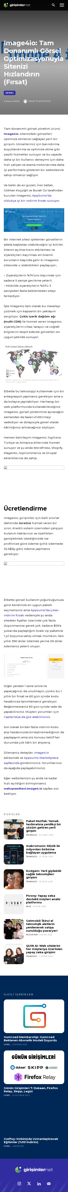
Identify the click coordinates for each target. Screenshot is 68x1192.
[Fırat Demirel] (25, 101)
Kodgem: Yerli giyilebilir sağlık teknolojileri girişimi (44, 874)
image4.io (41, 752)
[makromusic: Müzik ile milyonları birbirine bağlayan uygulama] (14, 854)
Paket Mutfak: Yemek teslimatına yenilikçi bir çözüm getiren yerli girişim (43, 826)
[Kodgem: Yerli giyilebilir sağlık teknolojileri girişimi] (14, 879)
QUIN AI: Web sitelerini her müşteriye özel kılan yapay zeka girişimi (44, 949)
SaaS (28, 906)
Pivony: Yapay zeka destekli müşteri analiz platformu (43, 899)
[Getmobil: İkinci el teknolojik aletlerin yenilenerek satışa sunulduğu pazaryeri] (14, 929)
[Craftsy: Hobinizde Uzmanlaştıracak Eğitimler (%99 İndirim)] (34, 1118)
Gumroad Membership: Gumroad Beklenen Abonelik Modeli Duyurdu (30, 1038)
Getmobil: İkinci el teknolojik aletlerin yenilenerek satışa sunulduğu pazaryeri (41, 925)
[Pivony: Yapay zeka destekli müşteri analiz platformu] (14, 904)
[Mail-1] (49, 1184)
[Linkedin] (39, 1184)
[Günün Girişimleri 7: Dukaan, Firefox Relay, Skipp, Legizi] (34, 1067)
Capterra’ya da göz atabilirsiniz (27, 717)
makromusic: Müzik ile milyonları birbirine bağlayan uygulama (43, 849)
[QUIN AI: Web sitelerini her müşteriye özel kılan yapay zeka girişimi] (14, 954)
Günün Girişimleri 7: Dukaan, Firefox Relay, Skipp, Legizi (31, 1089)
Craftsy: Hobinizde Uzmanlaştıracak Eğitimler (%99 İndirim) (31, 1140)
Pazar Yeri (32, 935)
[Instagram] (19, 1184)
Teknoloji (31, 835)
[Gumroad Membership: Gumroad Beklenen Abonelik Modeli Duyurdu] (34, 1016)
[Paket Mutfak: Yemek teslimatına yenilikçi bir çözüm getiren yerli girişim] (14, 829)
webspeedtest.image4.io (23, 788)
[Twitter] (29, 1184)
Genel (9, 92)
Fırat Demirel (43, 101)
